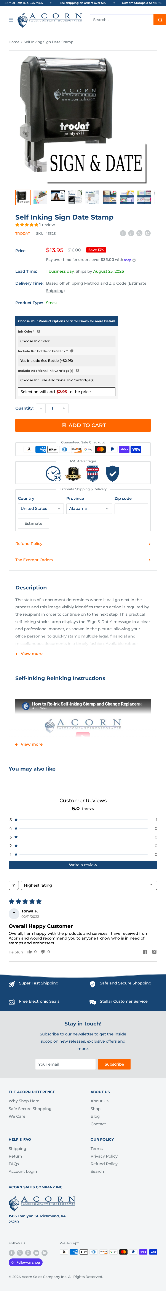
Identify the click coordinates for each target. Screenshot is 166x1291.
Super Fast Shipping (38, 983)
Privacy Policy (104, 1156)
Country (26, 498)
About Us (100, 1101)
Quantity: (24, 408)
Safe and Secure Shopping (125, 983)
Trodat (22, 233)
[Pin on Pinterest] (131, 233)
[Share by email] (148, 233)
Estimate (33, 523)
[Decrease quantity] (40, 408)
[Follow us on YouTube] (36, 1252)
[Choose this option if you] (77, 370)
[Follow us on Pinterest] (28, 1252)
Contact (98, 1124)
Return (15, 1156)
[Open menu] (11, 19)
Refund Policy (28, 543)
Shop (96, 1108)
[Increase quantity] (63, 408)
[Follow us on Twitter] (20, 1252)
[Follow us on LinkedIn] (45, 1252)
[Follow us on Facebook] (12, 1252)
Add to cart (87, 425)
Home (14, 42)
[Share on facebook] (145, 952)
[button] (27, 224)
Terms (97, 1148)
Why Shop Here (24, 1101)
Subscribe (114, 1064)
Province (75, 498)
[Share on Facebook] (123, 233)
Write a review (83, 865)
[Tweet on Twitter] (139, 233)
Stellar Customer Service (124, 1001)
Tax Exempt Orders (34, 560)
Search (97, 1171)
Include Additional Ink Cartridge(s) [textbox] (66, 370)
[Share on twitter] (154, 952)
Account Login (23, 1171)
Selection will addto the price (56, 391)
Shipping (17, 1148)
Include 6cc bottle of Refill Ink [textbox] (66, 350)
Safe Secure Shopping (30, 1108)
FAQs (14, 1163)
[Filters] (14, 885)
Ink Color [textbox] (66, 331)
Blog (95, 1116)
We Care (17, 1116)
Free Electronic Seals (39, 1001)
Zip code (123, 498)
